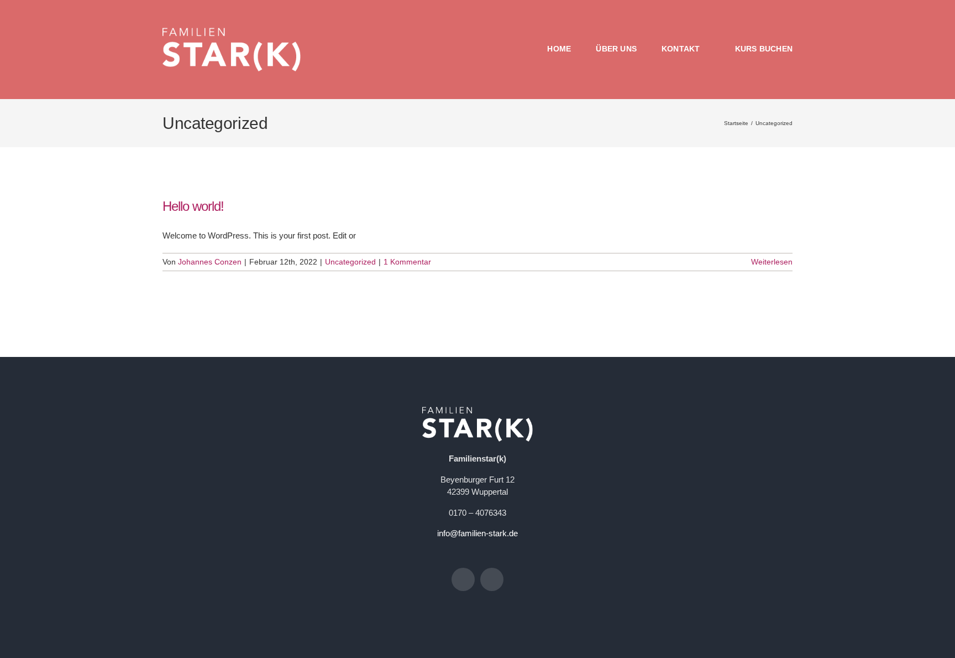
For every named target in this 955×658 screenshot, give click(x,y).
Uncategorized (350, 261)
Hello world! (193, 206)
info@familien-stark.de (477, 533)
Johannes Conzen (210, 261)
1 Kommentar (407, 261)
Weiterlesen (772, 261)
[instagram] (491, 579)
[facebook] (463, 579)
